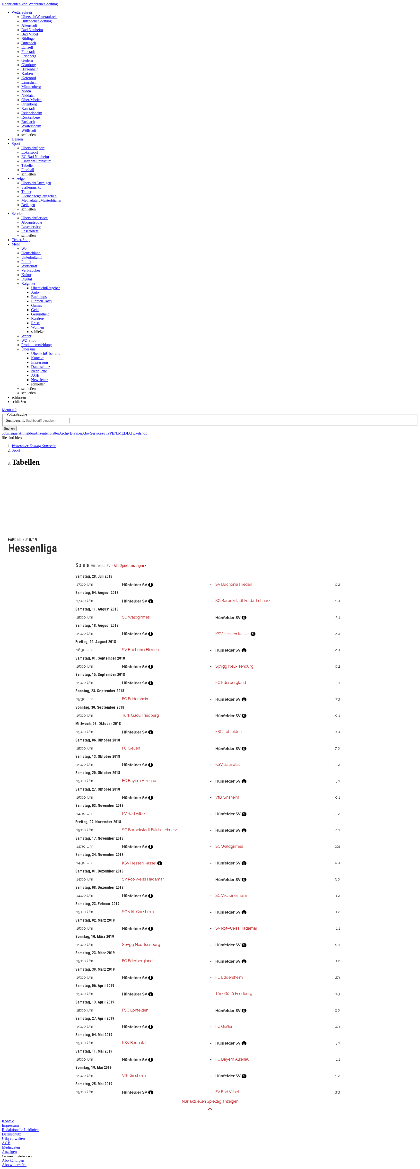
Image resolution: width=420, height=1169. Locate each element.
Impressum (39, 362)
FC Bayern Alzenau (139, 780)
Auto (35, 292)
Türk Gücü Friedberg (140, 715)
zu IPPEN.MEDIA (116, 433)
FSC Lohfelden (228, 731)
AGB (35, 375)
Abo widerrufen (14, 1165)
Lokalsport (29, 152)
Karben (27, 73)
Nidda (26, 91)
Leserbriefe (30, 231)
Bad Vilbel (29, 34)
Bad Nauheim (32, 30)
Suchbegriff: (15, 420)
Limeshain (29, 82)
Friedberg (28, 56)
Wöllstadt (28, 130)
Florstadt (28, 52)
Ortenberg (29, 104)
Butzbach (28, 43)
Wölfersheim (31, 126)
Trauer (26, 192)
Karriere (37, 318)
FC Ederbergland (230, 682)
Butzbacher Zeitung (36, 21)
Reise (35, 323)
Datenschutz (40, 367)
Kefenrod (28, 78)
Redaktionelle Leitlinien (20, 1130)
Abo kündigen (13, 1160)
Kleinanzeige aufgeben (39, 196)
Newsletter (39, 380)
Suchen (9, 428)
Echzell (27, 47)
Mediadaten (11, 1147)
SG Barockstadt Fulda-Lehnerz (242, 600)
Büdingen (28, 38)
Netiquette (39, 371)
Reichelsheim (31, 113)
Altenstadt (29, 25)
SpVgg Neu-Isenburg (234, 666)
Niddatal (28, 95)
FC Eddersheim (135, 699)
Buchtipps (39, 297)
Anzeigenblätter (47, 433)
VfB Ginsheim (227, 797)
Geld (35, 310)
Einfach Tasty (41, 301)
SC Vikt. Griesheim (231, 895)
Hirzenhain (29, 69)
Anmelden (27, 433)
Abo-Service (92, 433)
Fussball (27, 170)
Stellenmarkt (31, 187)
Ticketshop (139, 433)
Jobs (5, 433)
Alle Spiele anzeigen (129, 566)
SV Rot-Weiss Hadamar (143, 879)
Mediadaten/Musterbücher (41, 200)
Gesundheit (40, 314)
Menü (6, 410)
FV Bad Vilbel (134, 813)
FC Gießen (131, 748)
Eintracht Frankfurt (36, 161)
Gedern (27, 60)
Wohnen (37, 327)
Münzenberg (31, 87)
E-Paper (76, 433)
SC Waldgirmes (136, 617)
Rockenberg (30, 117)
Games (36, 305)
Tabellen (28, 165)
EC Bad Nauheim (35, 157)
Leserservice (31, 227)
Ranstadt (28, 108)
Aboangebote (31, 222)
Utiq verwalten (13, 1138)
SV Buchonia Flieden (233, 584)
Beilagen (28, 205)
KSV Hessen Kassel (232, 634)
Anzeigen (9, 1152)
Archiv (64, 433)
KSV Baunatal (227, 764)
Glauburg (28, 65)
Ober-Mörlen (31, 100)
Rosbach (28, 122)
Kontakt (37, 358)
